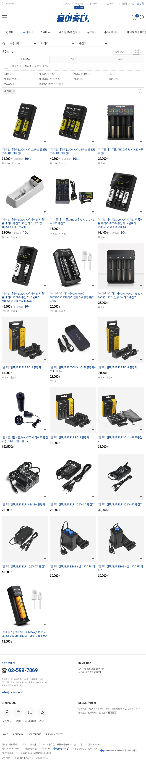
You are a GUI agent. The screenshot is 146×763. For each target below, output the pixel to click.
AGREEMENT (34, 734)
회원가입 (79, 3)
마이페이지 (94, 3)
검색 (142, 17)
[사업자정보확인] (61, 748)
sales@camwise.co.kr (13, 692)
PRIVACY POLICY (54, 734)
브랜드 (73, 59)
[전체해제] (140, 91)
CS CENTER (8, 663)
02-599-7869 (23, 670)
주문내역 (109, 3)
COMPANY (18, 734)
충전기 (7, 91)
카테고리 (25, 59)
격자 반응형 (136, 52)
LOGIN (66, 3)
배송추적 (112, 713)
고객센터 (122, 3)
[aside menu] (4, 17)
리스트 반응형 (141, 52)
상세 (120, 59)
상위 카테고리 (6, 66)
